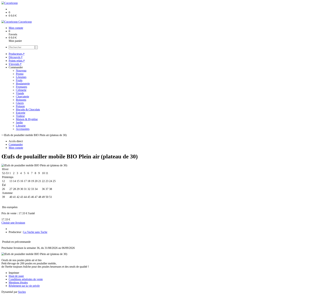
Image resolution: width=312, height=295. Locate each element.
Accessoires (22, 128)
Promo (19, 73)
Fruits (19, 80)
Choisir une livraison (13, 222)
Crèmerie (21, 90)
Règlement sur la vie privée (24, 285)
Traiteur (20, 115)
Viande (20, 93)
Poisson (20, 106)
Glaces (20, 103)
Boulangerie (23, 83)
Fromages (21, 86)
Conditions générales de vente (26, 279)
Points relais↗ (17, 60)
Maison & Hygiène (27, 119)
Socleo (22, 291)
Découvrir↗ (16, 57)
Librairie (21, 125)
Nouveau (21, 70)
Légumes (21, 77)
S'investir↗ (15, 64)
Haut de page (16, 276)
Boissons (21, 99)
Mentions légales (18, 282)
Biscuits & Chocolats (28, 109)
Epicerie (20, 112)
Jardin (19, 122)
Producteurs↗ (17, 53)
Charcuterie (22, 96)
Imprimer (14, 272)
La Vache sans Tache (35, 232)
